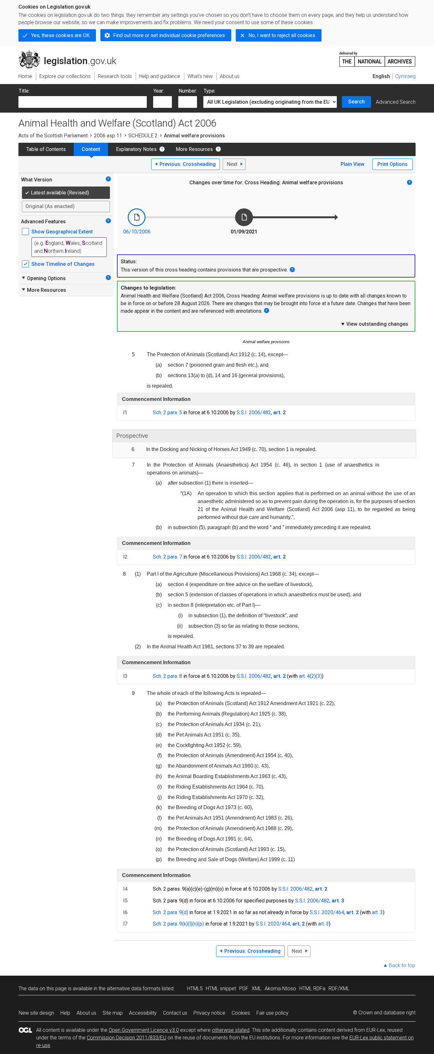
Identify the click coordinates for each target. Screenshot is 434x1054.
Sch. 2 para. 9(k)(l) (172, 924)
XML (256, 988)
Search (356, 102)
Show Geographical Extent (62, 232)
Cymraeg (405, 76)
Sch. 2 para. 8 (167, 676)
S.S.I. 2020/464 (327, 912)
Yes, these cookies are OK (60, 35)
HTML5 (195, 988)
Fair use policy (272, 1013)
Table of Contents (46, 149)
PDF (243, 988)
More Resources (194, 149)
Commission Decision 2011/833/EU (126, 1038)
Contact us (175, 1013)
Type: (209, 91)
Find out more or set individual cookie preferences (169, 35)
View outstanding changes (374, 324)
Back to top (402, 965)
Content (91, 149)
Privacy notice (209, 1013)
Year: (158, 91)
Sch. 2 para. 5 (167, 412)
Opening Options (43, 278)
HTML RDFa (312, 988)
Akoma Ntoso (280, 988)
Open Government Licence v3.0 (144, 1030)
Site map (113, 1013)
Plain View (352, 164)
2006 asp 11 (108, 136)
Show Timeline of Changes (63, 264)
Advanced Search (396, 102)
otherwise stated (230, 1030)
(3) (319, 676)
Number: (188, 91)
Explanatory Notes (136, 149)
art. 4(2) (307, 676)
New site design (36, 1013)
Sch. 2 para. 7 (167, 557)
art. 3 (377, 912)
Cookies (241, 1013)
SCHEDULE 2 (143, 136)
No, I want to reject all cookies (281, 35)
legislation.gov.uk (71, 53)
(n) (195, 924)
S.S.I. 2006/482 (254, 412)
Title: (24, 91)
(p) (201, 924)
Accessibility (143, 1013)
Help (65, 1013)
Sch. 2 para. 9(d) (170, 912)
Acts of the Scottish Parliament (53, 136)
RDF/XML (339, 988)
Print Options (392, 164)
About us (86, 1013)
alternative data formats (133, 988)
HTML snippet (221, 988)
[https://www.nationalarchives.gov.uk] (377, 56)
